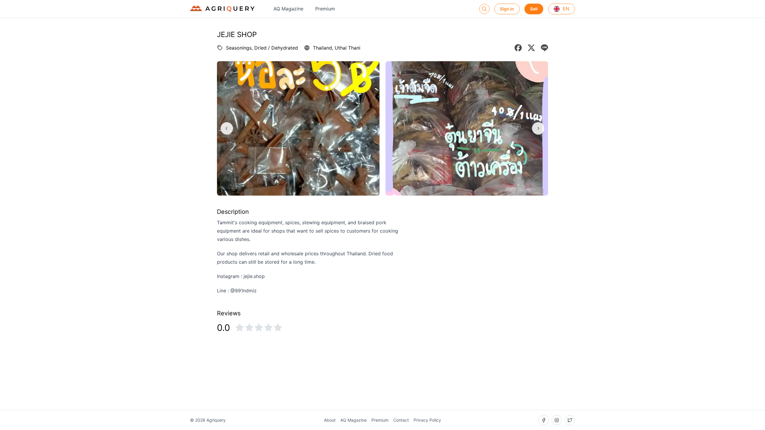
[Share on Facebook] (518, 47)
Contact (401, 420)
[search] (484, 9)
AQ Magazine (288, 9)
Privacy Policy (427, 420)
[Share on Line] (544, 47)
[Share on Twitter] (531, 47)
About (330, 420)
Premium (325, 9)
